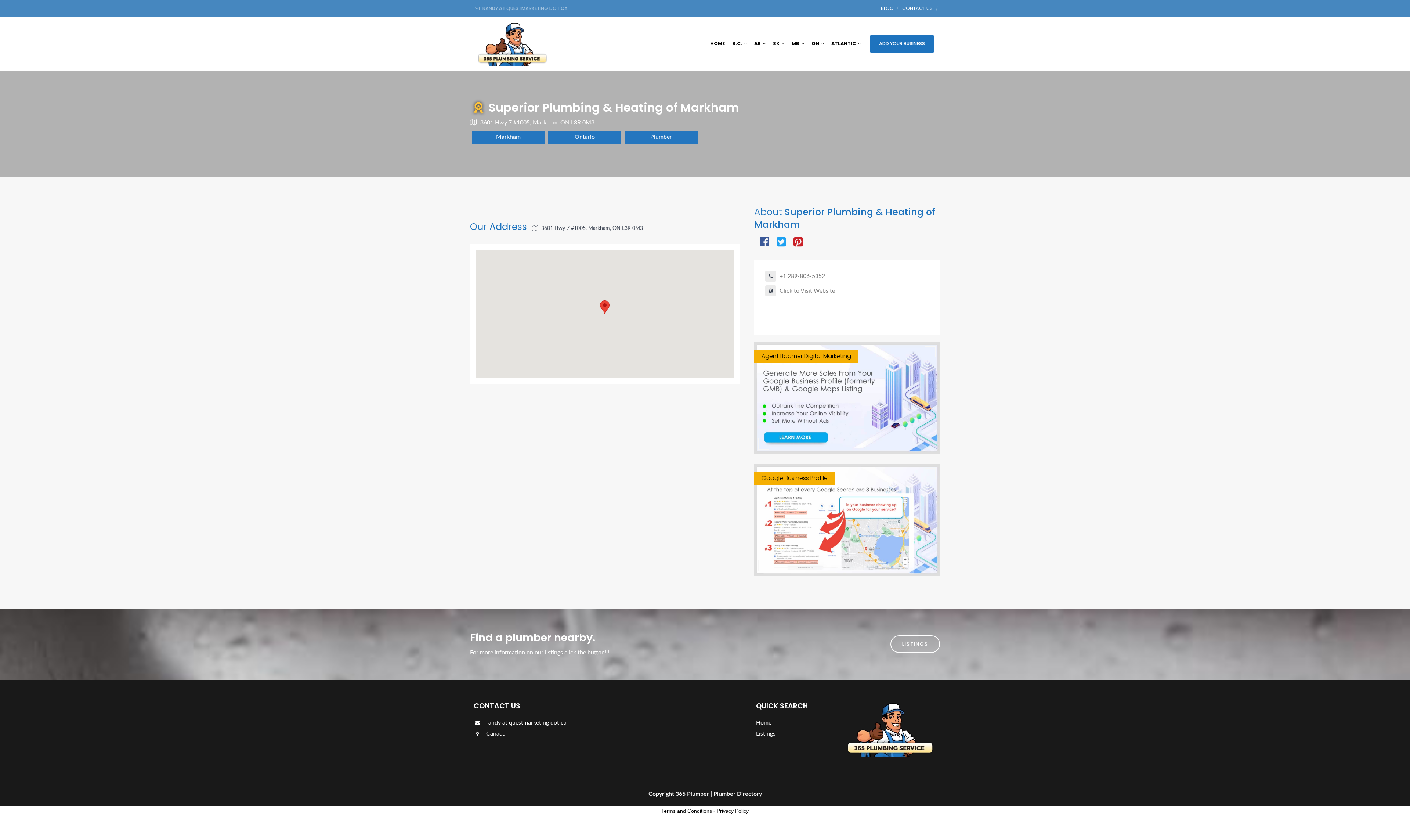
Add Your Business (902, 43)
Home (717, 43)
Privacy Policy (733, 811)
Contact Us (917, 8)
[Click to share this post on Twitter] (781, 242)
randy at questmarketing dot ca (526, 723)
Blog (887, 8)
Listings (915, 644)
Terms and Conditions (686, 811)
